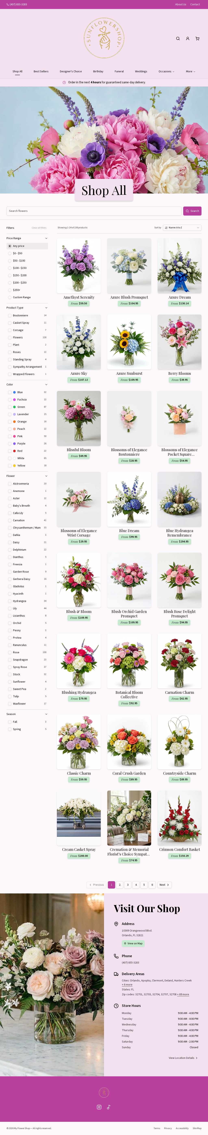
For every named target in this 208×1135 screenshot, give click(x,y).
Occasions (165, 71)
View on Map (135, 943)
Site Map (197, 1128)
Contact (195, 4)
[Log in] (188, 38)
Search (195, 211)
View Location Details (181, 1058)
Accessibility (182, 1128)
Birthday (98, 71)
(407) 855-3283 (18, 4)
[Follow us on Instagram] (99, 1107)
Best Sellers (41, 71)
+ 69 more (183, 994)
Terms (157, 1128)
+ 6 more (127, 985)
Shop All (17, 71)
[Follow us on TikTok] (109, 1107)
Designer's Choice (71, 71)
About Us (180, 4)
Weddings (141, 71)
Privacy (168, 1128)
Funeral (119, 71)
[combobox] (182, 228)
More (189, 71)
